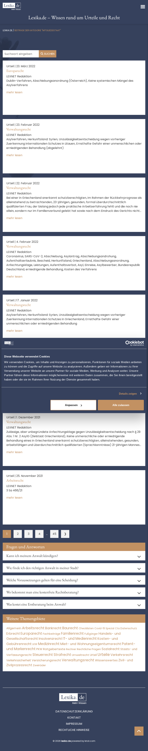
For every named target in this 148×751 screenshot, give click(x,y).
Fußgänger (91, 634)
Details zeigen (128, 393)
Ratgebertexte (54, 649)
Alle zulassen (120, 405)
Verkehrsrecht (121, 654)
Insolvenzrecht (50, 638)
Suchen (49, 54)
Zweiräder (39, 665)
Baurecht (70, 628)
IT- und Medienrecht (80, 638)
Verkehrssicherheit (18, 660)
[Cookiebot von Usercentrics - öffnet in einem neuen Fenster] (128, 343)
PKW (39, 649)
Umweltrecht (80, 655)
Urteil (93, 655)
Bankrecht (53, 628)
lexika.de (7, 30)
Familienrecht (72, 633)
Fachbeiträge (51, 634)
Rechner (71, 649)
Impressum (74, 724)
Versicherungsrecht (46, 660)
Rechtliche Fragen (89, 649)
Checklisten (86, 628)
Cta (117, 628)
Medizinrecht (49, 643)
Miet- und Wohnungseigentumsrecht (90, 644)
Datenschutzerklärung (74, 711)
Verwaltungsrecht (18, 129)
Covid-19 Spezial (104, 628)
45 (54, 534)
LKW (34, 644)
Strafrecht (62, 654)
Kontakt (74, 717)
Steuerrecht (42, 654)
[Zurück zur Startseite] (12, 6)
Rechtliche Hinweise (74, 730)
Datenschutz (128, 628)
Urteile (103, 654)
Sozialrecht (111, 649)
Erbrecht (13, 633)
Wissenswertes (106, 660)
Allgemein (13, 628)
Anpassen (71, 405)
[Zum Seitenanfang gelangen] (138, 731)
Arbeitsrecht (14, 480)
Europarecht (15, 70)
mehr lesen (14, 92)
